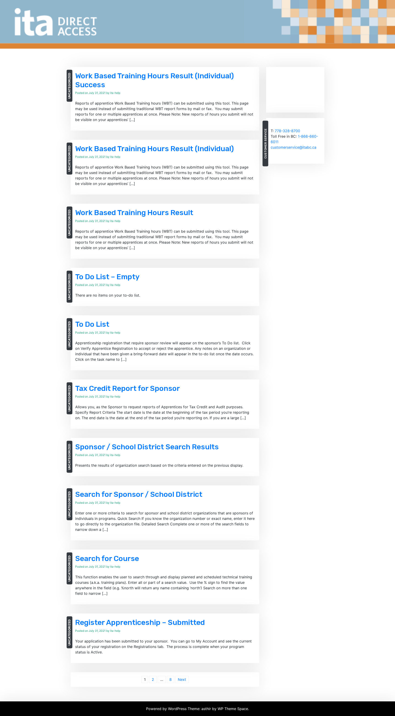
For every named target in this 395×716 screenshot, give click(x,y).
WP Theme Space (233, 708)
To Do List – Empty (107, 276)
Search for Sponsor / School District (138, 494)
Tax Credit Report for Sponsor (127, 388)
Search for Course (107, 558)
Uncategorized (69, 86)
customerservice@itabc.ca (293, 147)
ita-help (115, 93)
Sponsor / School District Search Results (147, 446)
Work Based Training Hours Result (134, 212)
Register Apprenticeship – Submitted (140, 622)
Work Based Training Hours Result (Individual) (154, 148)
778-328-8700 (287, 131)
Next (182, 679)
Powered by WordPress (167, 708)
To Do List (92, 324)
